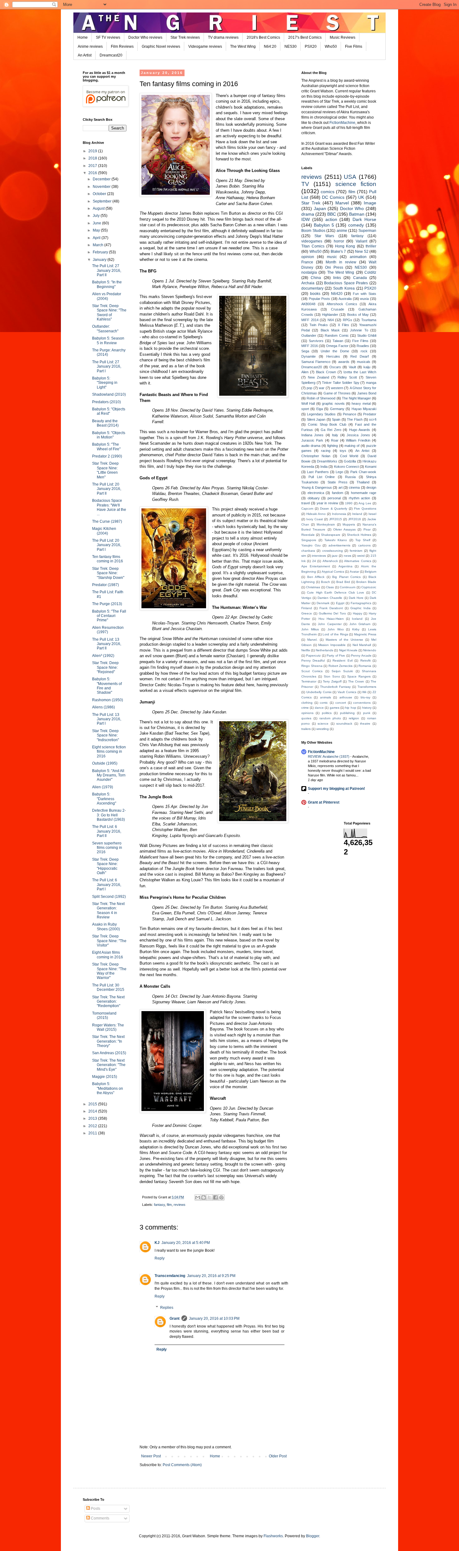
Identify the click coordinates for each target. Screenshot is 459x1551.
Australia (345, 299)
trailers (306, 729)
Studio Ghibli (366, 335)
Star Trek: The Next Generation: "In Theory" (108, 1041)
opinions (307, 713)
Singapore (308, 540)
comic (324, 702)
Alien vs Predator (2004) (106, 296)
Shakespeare (330, 534)
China (316, 278)
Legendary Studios (321, 414)
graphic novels (333, 403)
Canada (360, 278)
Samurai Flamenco (315, 362)
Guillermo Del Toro (332, 613)
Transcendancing (170, 1276)
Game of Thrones (337, 393)
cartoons (364, 545)
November (102, 186)
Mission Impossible (332, 645)
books (315, 293)
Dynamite (308, 356)
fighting (332, 446)
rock (364, 351)
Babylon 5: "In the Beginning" (107, 284)
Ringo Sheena (312, 666)
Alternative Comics (357, 561)
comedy (356, 225)
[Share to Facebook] (215, 1197)
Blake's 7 (338, 251)
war (321, 388)
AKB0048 (308, 304)
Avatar (354, 571)
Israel (372, 514)
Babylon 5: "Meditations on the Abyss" (107, 1088)
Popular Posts (319, 299)
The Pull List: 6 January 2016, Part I (106, 884)
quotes (306, 718)
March (98, 245)
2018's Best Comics (263, 37)
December (102, 179)
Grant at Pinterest (323, 802)
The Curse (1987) (107, 521)
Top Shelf (362, 540)
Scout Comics (312, 671)
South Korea (344, 288)
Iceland (357, 618)
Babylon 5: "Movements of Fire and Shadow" (107, 686)
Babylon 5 (324, 225)
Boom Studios (313, 230)
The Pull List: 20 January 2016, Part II (106, 489)
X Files (343, 325)
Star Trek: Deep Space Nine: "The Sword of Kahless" (109, 312)
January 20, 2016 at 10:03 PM (214, 1318)
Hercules (333, 356)
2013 (93, 1118)
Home (82, 37)
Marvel (342, 202)
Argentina (345, 566)
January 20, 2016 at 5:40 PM (185, 1242)
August (99, 208)
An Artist (84, 55)
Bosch (325, 582)
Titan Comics (312, 246)
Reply (160, 1258)
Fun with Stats (364, 294)
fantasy (159, 1204)
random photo (330, 718)
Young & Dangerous (316, 487)
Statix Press (338, 482)
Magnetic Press (365, 634)
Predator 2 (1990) (107, 456)
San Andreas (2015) (109, 1053)
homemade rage (364, 493)
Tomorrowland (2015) (104, 1015)
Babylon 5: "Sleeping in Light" (104, 382)
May (97, 230)
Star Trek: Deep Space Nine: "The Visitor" (109, 940)
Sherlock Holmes (359, 534)
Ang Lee (364, 503)
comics (327, 191)
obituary (314, 498)
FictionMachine (342, 122)
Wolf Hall (308, 403)
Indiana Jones (312, 435)
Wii (364, 692)
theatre (365, 723)
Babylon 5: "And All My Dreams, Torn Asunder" (109, 775)
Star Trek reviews (185, 37)
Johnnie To (359, 330)
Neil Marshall (362, 645)
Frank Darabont (331, 608)
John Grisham (360, 624)
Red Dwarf (359, 356)
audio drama (310, 446)
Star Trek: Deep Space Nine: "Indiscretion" (105, 735)
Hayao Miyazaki (364, 409)
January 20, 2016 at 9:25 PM (211, 1276)
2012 (93, 1126)
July (97, 215)
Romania (364, 666)
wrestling (322, 729)
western (337, 388)
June (97, 223)
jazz (335, 555)
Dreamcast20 (111, 55)
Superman (367, 230)
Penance (349, 414)
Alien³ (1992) (103, 655)
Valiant (361, 241)
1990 (349, 503)
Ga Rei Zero (331, 430)
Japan (320, 208)
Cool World (349, 456)
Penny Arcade (361, 655)
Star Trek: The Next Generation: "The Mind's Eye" (109, 1065)
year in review (327, 503)
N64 (331, 320)
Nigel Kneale (348, 650)
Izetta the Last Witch (359, 372)
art (340, 487)
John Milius (310, 629)
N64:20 (270, 46)
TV (305, 184)
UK (361, 197)
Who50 (331, 46)
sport (305, 409)
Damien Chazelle (330, 597)
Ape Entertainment (315, 566)
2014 (93, 1111)
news (347, 555)
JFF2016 (354, 519)
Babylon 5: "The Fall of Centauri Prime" (109, 616)
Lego (339, 472)
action (331, 219)
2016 (93, 173)
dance (319, 707)
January (100, 259)
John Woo (336, 629)
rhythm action (359, 498)
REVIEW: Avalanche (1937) (329, 756)
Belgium (370, 571)
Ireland (357, 514)
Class (330, 587)
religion (354, 718)
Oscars (335, 367)
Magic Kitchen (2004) (104, 530)
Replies (166, 1307)
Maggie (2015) (104, 1076)
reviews (179, 1204)
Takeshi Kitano (335, 540)
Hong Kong (345, 246)
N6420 (337, 293)
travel (305, 503)
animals (325, 697)
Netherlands (324, 650)
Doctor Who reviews (145, 37)
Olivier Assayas (344, 529)
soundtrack (344, 723)
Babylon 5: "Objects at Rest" (108, 411)
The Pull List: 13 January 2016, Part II (106, 644)
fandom (337, 493)
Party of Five (336, 655)
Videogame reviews (205, 46)
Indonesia (339, 514)
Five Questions (365, 508)
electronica (316, 493)
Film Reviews (122, 46)
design (371, 487)
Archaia (307, 283)
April (97, 238)
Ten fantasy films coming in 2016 (107, 559)
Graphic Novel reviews (161, 46)
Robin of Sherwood (321, 398)
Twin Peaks (318, 325)
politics (327, 713)
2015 (93, 1104)
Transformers (367, 686)
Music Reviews (342, 37)
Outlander (308, 335)
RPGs (347, 320)
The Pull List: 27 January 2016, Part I (106, 366)
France (307, 262)
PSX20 (311, 46)
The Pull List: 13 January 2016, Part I (106, 719)
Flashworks (273, 1536)
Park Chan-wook (363, 472)
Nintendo (369, 650)
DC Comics (333, 197)
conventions (362, 702)
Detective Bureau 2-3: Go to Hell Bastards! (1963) (109, 815)
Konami (370, 466)
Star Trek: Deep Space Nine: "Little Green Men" (105, 470)
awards (343, 362)
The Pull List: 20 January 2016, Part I (106, 545)
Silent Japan (316, 419)
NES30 (290, 46)
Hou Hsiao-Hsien (331, 618)
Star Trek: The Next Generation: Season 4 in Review (108, 910)
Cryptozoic (368, 587)
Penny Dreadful (313, 660)
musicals (363, 362)
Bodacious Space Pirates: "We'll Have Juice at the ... (109, 507)
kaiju (366, 367)
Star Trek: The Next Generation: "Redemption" (108, 1001)
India (324, 466)
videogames (311, 241)
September (102, 201)
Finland (306, 608)
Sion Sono (332, 676)
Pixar (367, 529)
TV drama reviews (223, 37)
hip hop (350, 707)
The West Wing (243, 46)
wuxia (364, 299)
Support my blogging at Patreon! (336, 788)
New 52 (361, 251)
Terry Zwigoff (332, 681)
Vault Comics (347, 692)
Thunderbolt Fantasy (335, 686)
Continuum (347, 587)
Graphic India (360, 608)
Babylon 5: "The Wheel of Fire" (106, 446)
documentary (312, 288)
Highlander (330, 314)
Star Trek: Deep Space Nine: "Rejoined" (105, 667)
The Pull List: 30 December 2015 (108, 987)
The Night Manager (356, 398)
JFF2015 (335, 519)
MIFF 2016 (309, 346)
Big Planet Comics (346, 577)
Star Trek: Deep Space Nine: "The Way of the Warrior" (109, 971)
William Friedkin (358, 440)
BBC (331, 214)
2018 (93, 158)
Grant (175, 1318)
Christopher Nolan (315, 456)
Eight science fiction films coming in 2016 (109, 751)
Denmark (323, 603)
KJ (157, 1242)
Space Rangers (359, 676)
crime (305, 707)
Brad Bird (343, 582)
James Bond (366, 393)
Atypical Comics (333, 571)
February (101, 252)
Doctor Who (352, 208)
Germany (337, 409)
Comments (99, 1518)
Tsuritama (368, 320)
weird (361, 555)
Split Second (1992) (109, 896)
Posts (95, 1508)
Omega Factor (337, 346)
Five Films (353, 46)
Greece (306, 613)
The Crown (356, 681)
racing (325, 451)
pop (309, 388)
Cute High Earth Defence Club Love (335, 592)
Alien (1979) (102, 787)
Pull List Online (321, 477)
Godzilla (350, 461)
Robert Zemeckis (340, 666)
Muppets (349, 524)
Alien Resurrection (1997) (108, 629)
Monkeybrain (326, 524)
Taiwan (338, 341)
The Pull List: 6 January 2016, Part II (106, 831)
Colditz (370, 272)
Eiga (319, 409)
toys (343, 451)
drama (307, 214)
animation (358, 257)
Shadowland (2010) (109, 394)
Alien (304, 372)
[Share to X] (209, 1197)
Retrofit (365, 660)
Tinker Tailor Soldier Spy (340, 382)
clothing (307, 702)
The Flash (355, 419)
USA (350, 177)
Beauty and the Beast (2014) (105, 423)
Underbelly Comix (319, 692)
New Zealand (318, 377)
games (334, 707)
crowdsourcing (332, 550)
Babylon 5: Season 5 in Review (108, 340)
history (367, 707)
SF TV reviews (108, 37)
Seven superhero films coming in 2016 (107, 847)
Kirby (355, 629)
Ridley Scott (347, 377)
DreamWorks (327, 461)
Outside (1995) (104, 763)
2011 (93, 1133)
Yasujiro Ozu (311, 545)
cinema (354, 487)
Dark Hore (356, 597)
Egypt (340, 603)
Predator (369, 414)
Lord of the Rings (335, 634)
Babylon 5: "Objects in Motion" (108, 435)
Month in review (341, 262)
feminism (356, 550)
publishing (347, 713)
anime (342, 230)
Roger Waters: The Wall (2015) (108, 1027)
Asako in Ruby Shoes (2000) (106, 926)
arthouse (345, 697)
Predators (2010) (106, 402)
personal (334, 498)
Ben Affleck (316, 577)
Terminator (308, 681)
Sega (305, 351)
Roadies (363, 346)
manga (371, 382)
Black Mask (330, 330)
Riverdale (308, 534)
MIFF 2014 (309, 320)
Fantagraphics (361, 603)
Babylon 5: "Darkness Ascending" (104, 798)
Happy (357, 613)
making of (351, 446)
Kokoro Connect (346, 466)
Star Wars (324, 236)
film (169, 1204)
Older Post (278, 1456)
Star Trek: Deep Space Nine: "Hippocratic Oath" (105, 866)
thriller (371, 246)
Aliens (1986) (103, 707)
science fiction (355, 184)
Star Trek (310, 202)
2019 (93, 151)
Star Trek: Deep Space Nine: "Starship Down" (108, 573)
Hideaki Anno (316, 514)
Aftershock (330, 561)
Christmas (313, 587)
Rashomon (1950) (107, 700)
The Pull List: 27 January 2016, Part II (106, 270)
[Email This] (198, 1197)
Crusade (337, 309)
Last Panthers (317, 472)
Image (370, 202)
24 (314, 561)
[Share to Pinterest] (221, 1197)
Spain (336, 419)
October (100, 194)
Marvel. (312, 639)
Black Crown (326, 372)
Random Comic (336, 335)
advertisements (339, 545)
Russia (350, 477)
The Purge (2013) (107, 604)
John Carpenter (330, 624)
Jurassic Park (312, 440)
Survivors (316, 341)
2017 (93, 166)
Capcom (307, 508)
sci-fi (372, 419)
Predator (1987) (105, 585)
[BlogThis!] (203, 1197)
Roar (334, 440)
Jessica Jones (358, 435)
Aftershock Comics (342, 304)
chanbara (308, 550)
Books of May (358, 314)
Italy (335, 435)
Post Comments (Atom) (182, 1465)
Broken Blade (366, 582)
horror (339, 241)
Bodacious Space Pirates (346, 283)
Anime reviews (90, 46)
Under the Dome (335, 351)
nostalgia (309, 272)
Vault (352, 367)
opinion (307, 257)
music (332, 257)
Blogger (312, 1536)
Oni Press (334, 267)
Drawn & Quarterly (334, 508)
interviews (319, 555)
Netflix (305, 650)
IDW (305, 219)
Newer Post (151, 1456)
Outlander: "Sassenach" (105, 328)
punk (366, 713)
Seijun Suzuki (342, 671)
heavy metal (361, 403)
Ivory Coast (314, 519)
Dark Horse (364, 219)
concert (340, 702)
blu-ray (365, 697)
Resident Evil (342, 660)
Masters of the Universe (344, 639)
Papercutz (313, 655)
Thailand (363, 482)
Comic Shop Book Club (327, 424)
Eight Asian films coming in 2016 (107, 954)
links (337, 278)
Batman (356, 214)
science (323, 723)
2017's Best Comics (305, 37)
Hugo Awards (359, 430)
